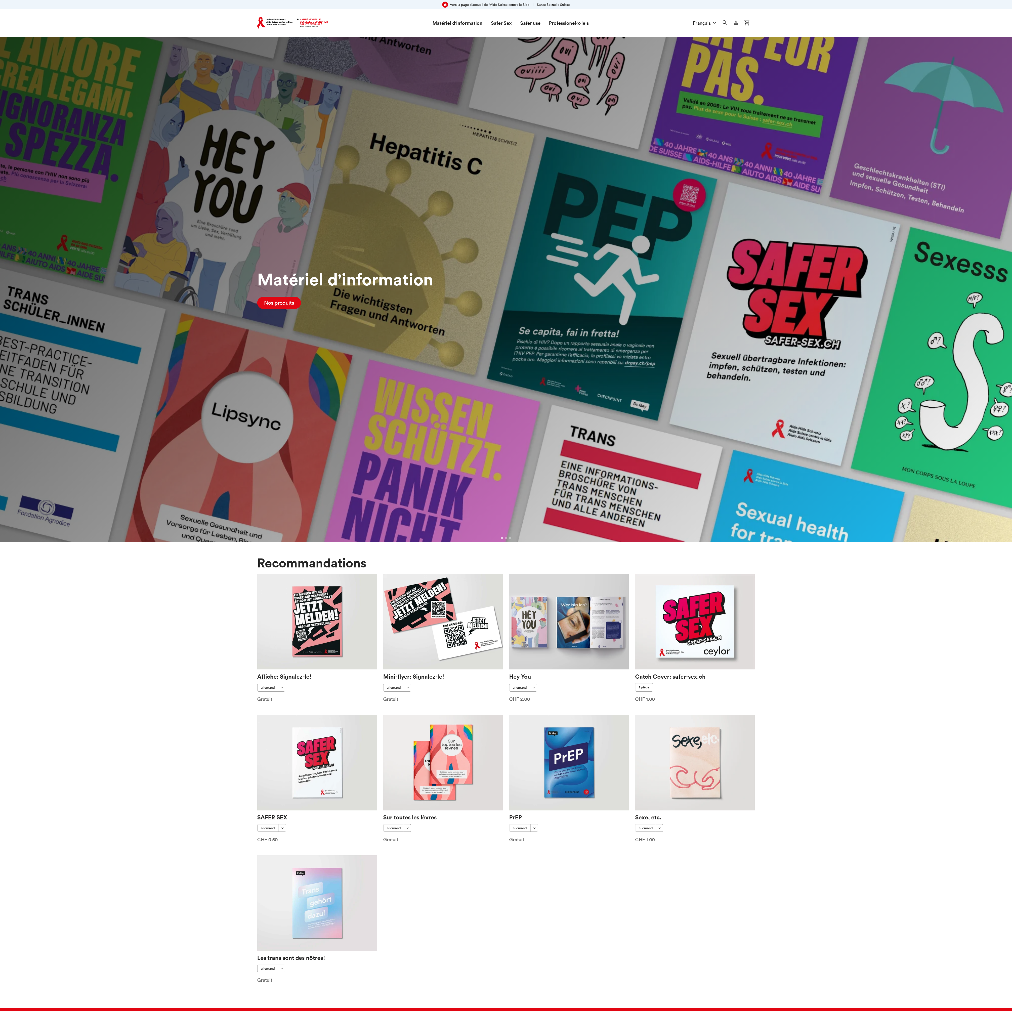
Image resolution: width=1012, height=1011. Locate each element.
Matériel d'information (457, 23)
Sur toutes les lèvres (410, 817)
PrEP (515, 817)
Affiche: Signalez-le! (284, 676)
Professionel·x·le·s (569, 23)
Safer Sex (501, 23)
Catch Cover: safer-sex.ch (670, 676)
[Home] (292, 23)
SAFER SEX (272, 817)
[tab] (502, 538)
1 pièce (644, 687)
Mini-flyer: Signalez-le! (413, 676)
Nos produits (279, 303)
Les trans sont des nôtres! (291, 957)
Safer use (530, 23)
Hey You (520, 676)
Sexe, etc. (648, 817)
